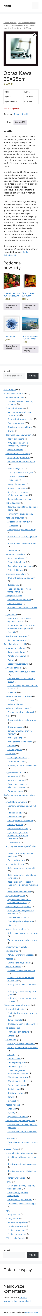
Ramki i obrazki (21, 114)
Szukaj (7, 371)
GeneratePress (31, 1312)
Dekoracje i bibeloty (19, 25)
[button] (34, 35)
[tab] (9, 122)
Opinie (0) (20, 122)
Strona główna (10, 23)
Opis (9, 122)
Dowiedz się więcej (11, 306)
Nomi (7, 6)
